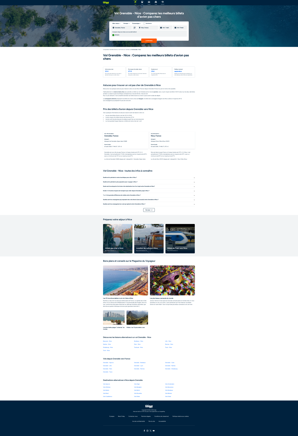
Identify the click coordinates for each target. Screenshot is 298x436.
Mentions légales (146, 416)
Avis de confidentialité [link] (138, 421)
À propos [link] (111, 416)
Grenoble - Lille (107, 365)
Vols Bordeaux (169, 390)
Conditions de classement (161, 416)
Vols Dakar (137, 396)
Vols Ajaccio (106, 384)
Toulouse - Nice (138, 347)
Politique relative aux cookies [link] (181, 416)
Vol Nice (128, 49)
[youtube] (153, 430)
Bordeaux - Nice (138, 341)
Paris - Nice (137, 344)
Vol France (121, 49)
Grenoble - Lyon (138, 365)
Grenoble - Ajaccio (108, 362)
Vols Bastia (106, 390)
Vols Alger (137, 384)
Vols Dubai (168, 396)
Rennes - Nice (169, 344)
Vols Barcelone (169, 387)
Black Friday (121, 416)
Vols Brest (106, 393)
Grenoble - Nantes (170, 365)
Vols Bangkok (137, 387)
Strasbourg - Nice (108, 347)
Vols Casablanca (107, 396)
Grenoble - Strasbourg (171, 369)
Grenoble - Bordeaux (140, 362)
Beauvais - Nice (107, 341)
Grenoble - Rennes (139, 369)
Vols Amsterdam (169, 384)
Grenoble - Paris (107, 369)
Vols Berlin (137, 390)
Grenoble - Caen (169, 362)
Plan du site (152, 421)
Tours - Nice (168, 347)
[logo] (106, 2)
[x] (150, 430)
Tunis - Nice (106, 350)
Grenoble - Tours (107, 372)
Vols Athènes (106, 387)
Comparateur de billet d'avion (110, 49)
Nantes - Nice (107, 344)
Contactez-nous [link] (133, 416)
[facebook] (144, 430)
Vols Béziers (168, 393)
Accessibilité (162, 421)
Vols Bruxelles (138, 393)
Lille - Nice (168, 341)
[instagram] (147, 430)
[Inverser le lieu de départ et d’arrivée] (134, 27)
